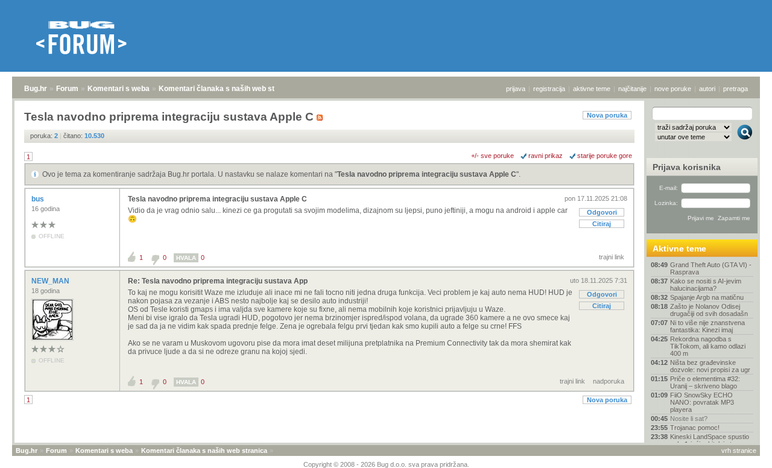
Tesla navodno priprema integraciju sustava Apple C (426, 174)
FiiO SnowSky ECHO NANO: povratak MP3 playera (702, 402)
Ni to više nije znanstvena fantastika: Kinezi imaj (707, 326)
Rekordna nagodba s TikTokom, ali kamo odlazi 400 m (707, 346)
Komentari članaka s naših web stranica (227, 88)
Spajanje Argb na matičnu (707, 297)
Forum (67, 88)
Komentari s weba (118, 88)
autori (707, 88)
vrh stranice (738, 450)
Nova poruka (607, 115)
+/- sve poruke (492, 155)
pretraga (735, 88)
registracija (549, 88)
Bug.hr (35, 88)
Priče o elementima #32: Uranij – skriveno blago (705, 382)
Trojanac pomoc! (695, 427)
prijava (515, 88)
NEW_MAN (51, 281)
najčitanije (632, 88)
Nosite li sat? (688, 418)
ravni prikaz (545, 155)
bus (38, 199)
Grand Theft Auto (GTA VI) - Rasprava (710, 268)
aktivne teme (591, 88)
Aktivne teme (679, 248)
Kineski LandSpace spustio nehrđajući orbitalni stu (709, 440)
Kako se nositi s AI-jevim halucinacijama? (705, 284)
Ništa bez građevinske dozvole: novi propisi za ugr (710, 366)
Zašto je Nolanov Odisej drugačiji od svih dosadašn (709, 310)
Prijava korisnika (687, 167)
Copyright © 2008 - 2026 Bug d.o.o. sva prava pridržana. (386, 464)
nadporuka (608, 381)
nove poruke (672, 88)
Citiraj (601, 223)
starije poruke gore (604, 155)
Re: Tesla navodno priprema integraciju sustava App (218, 281)
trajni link (611, 257)
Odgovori (602, 212)
